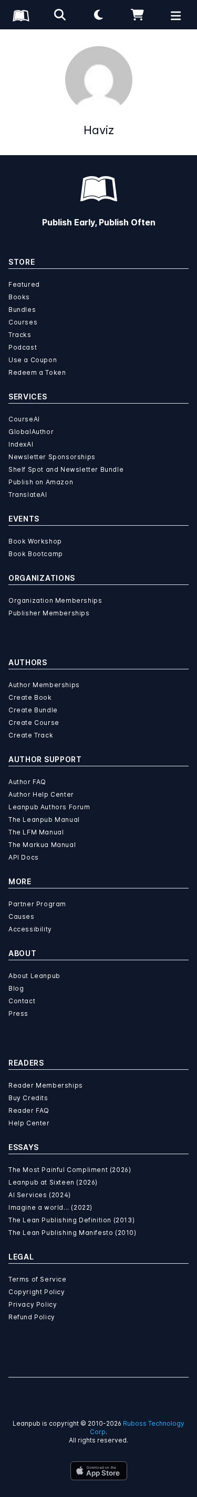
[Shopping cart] (137, 14)
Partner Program (37, 904)
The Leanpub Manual (44, 819)
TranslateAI (27, 494)
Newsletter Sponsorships (52, 457)
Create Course (33, 722)
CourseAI (24, 419)
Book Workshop (35, 541)
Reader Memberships (45, 1085)
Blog (16, 988)
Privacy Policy (32, 1304)
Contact (21, 1001)
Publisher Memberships (49, 613)
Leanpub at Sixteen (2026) (53, 1182)
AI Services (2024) (39, 1195)
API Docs (23, 857)
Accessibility (30, 929)
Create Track (30, 735)
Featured (24, 284)
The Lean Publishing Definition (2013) (71, 1220)
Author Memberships (44, 685)
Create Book (30, 697)
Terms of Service (37, 1279)
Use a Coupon (32, 360)
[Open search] (59, 14)
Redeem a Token (37, 372)
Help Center (29, 1123)
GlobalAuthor (31, 432)
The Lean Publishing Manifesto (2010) (72, 1232)
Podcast (22, 347)
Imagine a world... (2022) (50, 1207)
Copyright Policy (36, 1292)
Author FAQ (27, 782)
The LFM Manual (36, 832)
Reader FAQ (28, 1110)
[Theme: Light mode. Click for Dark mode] (98, 14)
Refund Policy (31, 1317)
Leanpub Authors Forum (49, 807)
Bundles (22, 309)
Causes (21, 916)
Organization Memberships (55, 600)
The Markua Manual (42, 845)
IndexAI (20, 444)
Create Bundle (33, 710)
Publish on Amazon (40, 482)
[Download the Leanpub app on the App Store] (98, 1470)
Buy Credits (28, 1098)
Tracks (20, 335)
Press (18, 1013)
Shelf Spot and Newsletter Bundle (65, 469)
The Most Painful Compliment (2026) (69, 1170)
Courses (22, 322)
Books (19, 297)
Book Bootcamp (35, 554)
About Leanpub (34, 976)
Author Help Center (41, 794)
